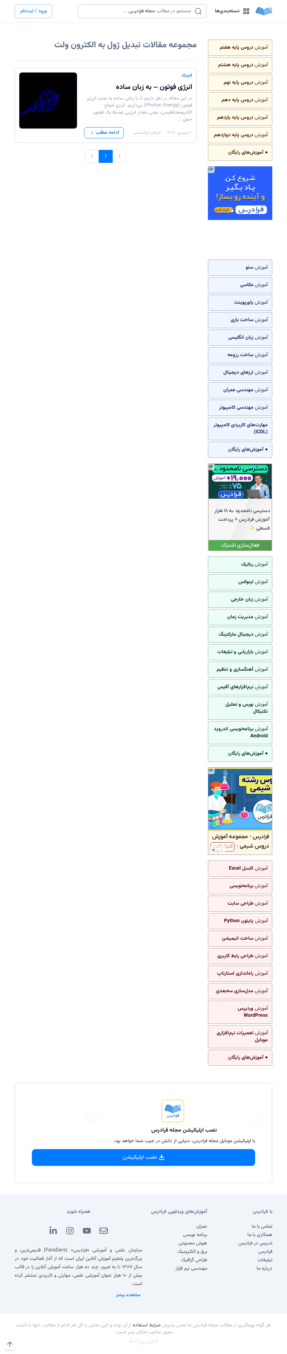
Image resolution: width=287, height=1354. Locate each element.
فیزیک (186, 75)
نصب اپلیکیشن (140, 1157)
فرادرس (265, 1252)
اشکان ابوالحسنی (147, 133)
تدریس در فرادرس (255, 1243)
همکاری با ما (259, 1235)
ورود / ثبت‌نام (33, 11)
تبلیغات (265, 1260)
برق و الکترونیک (192, 1252)
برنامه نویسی (195, 1235)
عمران (201, 1226)
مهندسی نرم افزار (191, 1268)
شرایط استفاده (147, 1325)
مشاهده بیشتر (128, 1295)
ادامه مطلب (107, 133)
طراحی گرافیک (194, 1260)
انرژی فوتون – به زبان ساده (154, 87)
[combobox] (138, 11)
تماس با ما (262, 1226)
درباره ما (264, 1268)
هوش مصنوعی (192, 1243)
